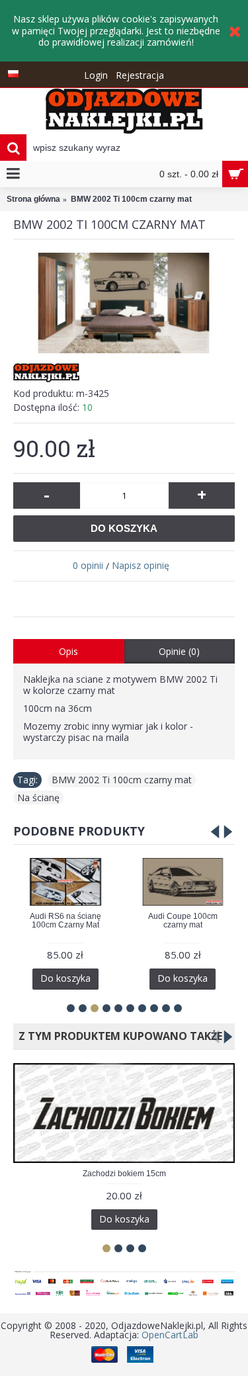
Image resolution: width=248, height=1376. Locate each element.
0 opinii (88, 565)
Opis (68, 651)
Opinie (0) (179, 651)
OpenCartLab (170, 1334)
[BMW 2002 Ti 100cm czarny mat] (124, 303)
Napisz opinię (140, 565)
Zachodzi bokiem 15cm (124, 1173)
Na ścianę (38, 797)
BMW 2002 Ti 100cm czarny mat (122, 779)
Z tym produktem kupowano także (117, 1036)
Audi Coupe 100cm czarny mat (183, 920)
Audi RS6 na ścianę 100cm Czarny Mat (65, 920)
